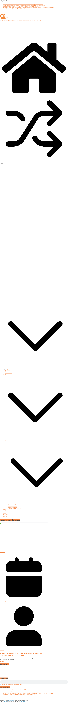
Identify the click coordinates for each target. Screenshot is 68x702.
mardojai (2, 650)
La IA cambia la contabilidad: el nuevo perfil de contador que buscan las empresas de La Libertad (23, 4)
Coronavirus (5, 514)
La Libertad (7, 370)
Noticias (4, 302)
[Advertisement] (34, 31)
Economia (5, 512)
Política (4, 513)
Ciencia (4, 509)
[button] (35, 368)
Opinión (4, 374)
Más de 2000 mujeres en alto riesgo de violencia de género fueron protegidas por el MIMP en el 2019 (22, 654)
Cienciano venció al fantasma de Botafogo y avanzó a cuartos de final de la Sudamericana (21, 6)
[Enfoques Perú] (34, 94)
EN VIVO (5, 516)
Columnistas (7, 440)
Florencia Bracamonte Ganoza (14, 508)
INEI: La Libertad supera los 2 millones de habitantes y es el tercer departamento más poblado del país (24, 5)
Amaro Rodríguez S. (12, 507)
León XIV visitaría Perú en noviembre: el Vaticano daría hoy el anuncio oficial (19, 8)
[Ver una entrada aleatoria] (34, 162)
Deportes (4, 510)
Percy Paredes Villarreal (13, 504)
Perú (6, 371)
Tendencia (5, 515)
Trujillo (6, 369)
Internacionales (8, 373)
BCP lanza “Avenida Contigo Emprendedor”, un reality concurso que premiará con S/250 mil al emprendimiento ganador (28, 7)
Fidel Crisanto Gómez (12, 506)
